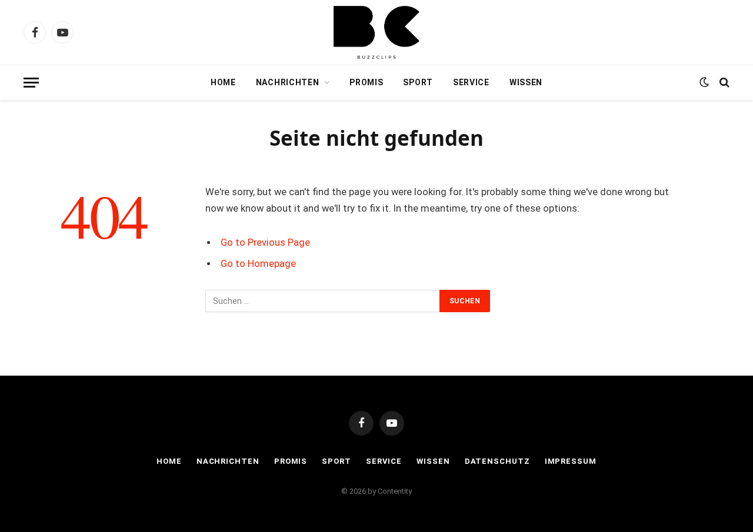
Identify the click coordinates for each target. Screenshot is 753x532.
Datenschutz (497, 461)
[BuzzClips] (376, 32)
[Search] (723, 82)
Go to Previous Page (265, 242)
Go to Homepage (258, 263)
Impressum (571, 461)
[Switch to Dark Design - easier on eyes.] (704, 82)
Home (223, 82)
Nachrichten (287, 82)
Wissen (525, 82)
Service (471, 82)
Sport (418, 82)
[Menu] (31, 82)
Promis (366, 82)
